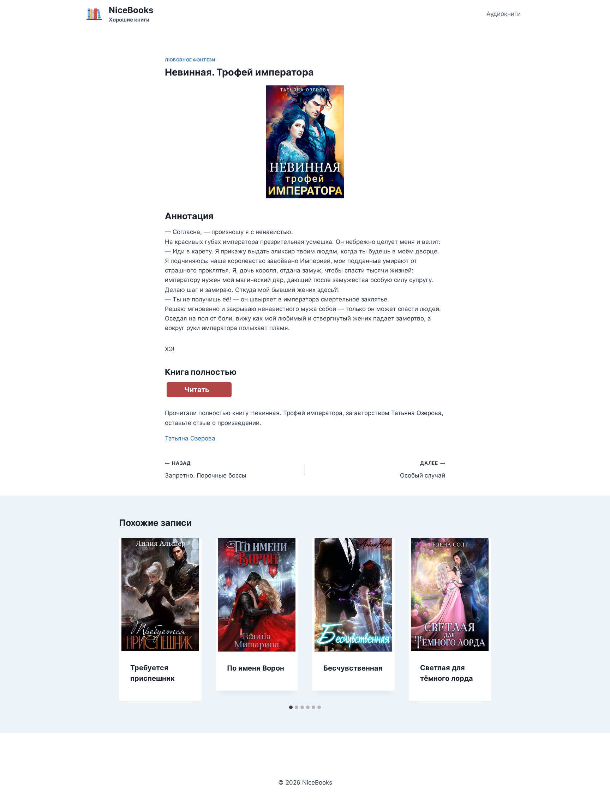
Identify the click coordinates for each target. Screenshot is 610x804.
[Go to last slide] (131, 619)
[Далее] (478, 619)
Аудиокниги (503, 13)
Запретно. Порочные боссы (205, 469)
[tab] (291, 707)
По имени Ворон (255, 668)
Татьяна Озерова (190, 438)
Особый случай (422, 469)
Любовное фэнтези (190, 59)
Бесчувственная (353, 668)
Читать (196, 389)
